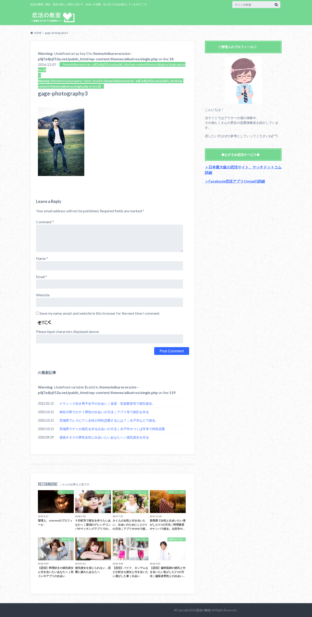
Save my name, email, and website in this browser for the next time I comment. (100, 313)
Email (41, 276)
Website (43, 295)
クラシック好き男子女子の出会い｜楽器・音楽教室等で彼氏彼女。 (107, 403)
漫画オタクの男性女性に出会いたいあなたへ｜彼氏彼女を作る (104, 437)
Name (42, 258)
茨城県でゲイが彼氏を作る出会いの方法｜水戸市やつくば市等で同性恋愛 (112, 429)
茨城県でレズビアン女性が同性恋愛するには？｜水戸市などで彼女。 (109, 420)
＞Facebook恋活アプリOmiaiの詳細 (235, 181)
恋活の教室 (203, 610)
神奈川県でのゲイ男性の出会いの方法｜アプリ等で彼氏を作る (104, 412)
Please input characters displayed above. (67, 331)
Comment (45, 222)
